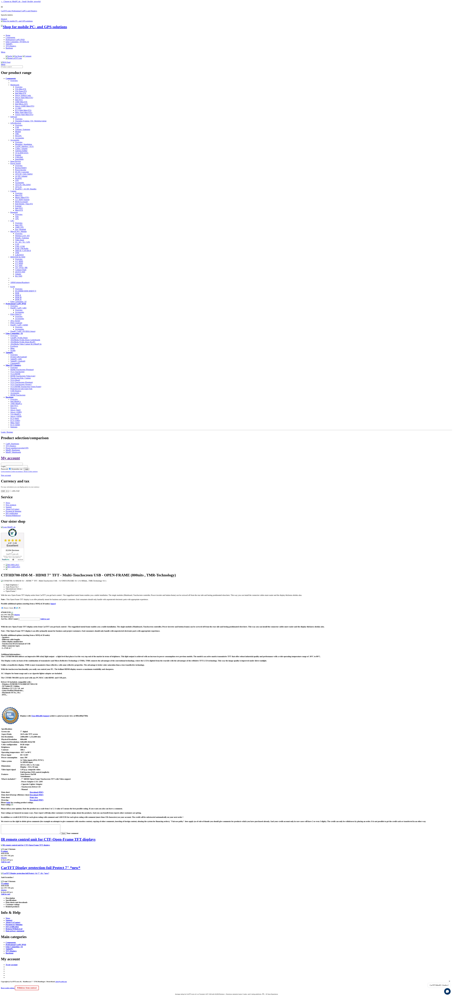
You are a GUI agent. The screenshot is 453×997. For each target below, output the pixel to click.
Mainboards (14, 85)
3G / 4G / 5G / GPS (22, 242)
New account (6, 475)
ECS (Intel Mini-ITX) (23, 110)
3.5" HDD (19, 261)
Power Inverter (20, 170)
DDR (17, 293)
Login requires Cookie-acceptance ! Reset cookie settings (19, 471)
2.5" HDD (19, 263)
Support (9, 507)
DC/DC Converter (22, 172)
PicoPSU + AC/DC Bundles (25, 189)
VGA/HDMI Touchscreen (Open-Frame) (25, 387)
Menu (3, 52)
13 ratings (5, 883)
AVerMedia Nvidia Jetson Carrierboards (25, 340)
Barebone (9, 48)
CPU (17, 219)
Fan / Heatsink (20, 229)
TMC (17, 134)
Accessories (19, 138)
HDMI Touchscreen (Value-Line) (22, 376)
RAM (12, 287)
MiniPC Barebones (13, 450)
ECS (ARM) (15, 425)
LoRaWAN (19, 255)
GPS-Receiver (15, 123)
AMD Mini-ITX (21, 102)
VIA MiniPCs (15, 414)
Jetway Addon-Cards (23, 95)
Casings (13, 191)
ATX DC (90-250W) (23, 185)
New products (11, 505)
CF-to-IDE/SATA (21, 153)
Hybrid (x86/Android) (18, 357)
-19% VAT (16, 491)
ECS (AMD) (15, 421)
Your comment (72, 833)
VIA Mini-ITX (20, 89)
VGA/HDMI (15, 374)
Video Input (19, 240)
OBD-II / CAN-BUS (23, 251)
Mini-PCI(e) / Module (18, 231)
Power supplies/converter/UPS (17, 448)
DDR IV (18, 299)
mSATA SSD (20, 272)
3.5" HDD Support (22, 200)
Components (10, 37)
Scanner (18, 155)
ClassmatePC (15, 363)
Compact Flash (20, 270)
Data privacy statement (15, 931)
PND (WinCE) (15, 314)
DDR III (18, 297)
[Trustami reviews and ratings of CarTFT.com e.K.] (12, 561)
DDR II (18, 295)
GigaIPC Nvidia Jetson (19, 338)
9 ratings (4, 851)
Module (18, 132)
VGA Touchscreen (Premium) (21, 382)
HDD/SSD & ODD (17, 257)
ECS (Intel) (14, 418)
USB (17, 127)
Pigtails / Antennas (22, 238)
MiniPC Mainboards (13, 452)
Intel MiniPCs (15, 401)
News (8, 503)
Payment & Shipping (13, 511)
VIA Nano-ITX (21, 91)
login (8, 802)
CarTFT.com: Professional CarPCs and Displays (19, 11)
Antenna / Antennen (22, 129)
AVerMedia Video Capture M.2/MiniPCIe (26, 344)
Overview (14, 81)
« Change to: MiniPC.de (21, 1)
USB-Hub (19, 157)
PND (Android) (16, 323)
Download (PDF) (36, 792)
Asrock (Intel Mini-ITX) (24, 115)
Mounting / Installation (23, 144)
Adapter (18, 274)
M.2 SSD (18, 276)
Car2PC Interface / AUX (24, 146)
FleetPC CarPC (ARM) (19, 325)
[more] (53, 604)
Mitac (12, 348)
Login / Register (7, 432)
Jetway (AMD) (16, 412)
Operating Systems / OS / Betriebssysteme (30, 121)
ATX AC (18, 187)
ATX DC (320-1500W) (24, 174)
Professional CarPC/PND (15, 40)
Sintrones (13, 427)
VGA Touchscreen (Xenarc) (20, 384)
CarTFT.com (17, 58)
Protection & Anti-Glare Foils (21, 389)
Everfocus (14, 346)
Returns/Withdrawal (13, 515)
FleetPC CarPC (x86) (18, 308)
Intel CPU (19, 225)
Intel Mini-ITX (20, 93)
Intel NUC (19, 100)
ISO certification (12, 513)
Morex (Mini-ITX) (22, 197)
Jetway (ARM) (16, 416)
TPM (17, 253)
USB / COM (20, 246)
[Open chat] (447, 991)
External (18, 206)
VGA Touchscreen (17, 372)
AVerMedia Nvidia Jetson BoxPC (23, 342)
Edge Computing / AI (18, 302)
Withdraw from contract (27, 988)
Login (3, 466)
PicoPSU (18, 178)
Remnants (14, 212)
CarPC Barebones (12, 444)
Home (8, 35)
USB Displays (15, 391)
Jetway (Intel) (15, 410)
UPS (17, 180)
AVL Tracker (15, 321)
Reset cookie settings (8, 988)
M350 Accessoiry (21, 202)
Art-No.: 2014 (6, 619)
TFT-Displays (11, 46)
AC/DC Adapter (21, 176)
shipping (17, 615)
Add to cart (45, 619)
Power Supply (15, 163)
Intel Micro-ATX (21, 104)
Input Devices (15, 161)
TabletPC (9, 44)
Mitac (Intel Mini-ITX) (23, 112)
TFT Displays (11, 446)
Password (4, 469)
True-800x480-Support (40, 716)
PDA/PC (18, 136)
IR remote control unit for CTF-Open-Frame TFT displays (48, 839)
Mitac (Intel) (15, 423)
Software (13, 117)
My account (10, 458)
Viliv (17, 217)
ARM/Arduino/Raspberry (20, 282)
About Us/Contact (12, 509)
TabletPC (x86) (16, 359)
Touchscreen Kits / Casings (20, 378)
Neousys (13, 408)
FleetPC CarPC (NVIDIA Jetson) (22, 331)
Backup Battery (21, 168)
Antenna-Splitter (21, 151)
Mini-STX (19, 210)
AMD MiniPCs (16, 404)
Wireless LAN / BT (22, 236)
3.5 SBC (18, 108)
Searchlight (19, 159)
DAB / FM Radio (21, 248)
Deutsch (4, 19)
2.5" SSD (18, 265)
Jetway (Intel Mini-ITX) (24, 98)
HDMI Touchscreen (17, 395)
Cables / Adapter (21, 149)
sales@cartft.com (61, 981)
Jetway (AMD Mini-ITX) (24, 106)
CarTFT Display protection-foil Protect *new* (40, 867)
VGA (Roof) (15, 380)
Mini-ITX (18, 195)
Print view (34, 797)
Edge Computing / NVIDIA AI (17, 42)
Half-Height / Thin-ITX (24, 204)
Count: (15, 619)
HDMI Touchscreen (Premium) (22, 370)
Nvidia (12, 350)
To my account (11, 965)
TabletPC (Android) (17, 361)
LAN (17, 244)
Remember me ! (17, 469)
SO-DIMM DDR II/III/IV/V (25, 291)
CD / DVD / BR (21, 268)
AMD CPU (19, 227)
